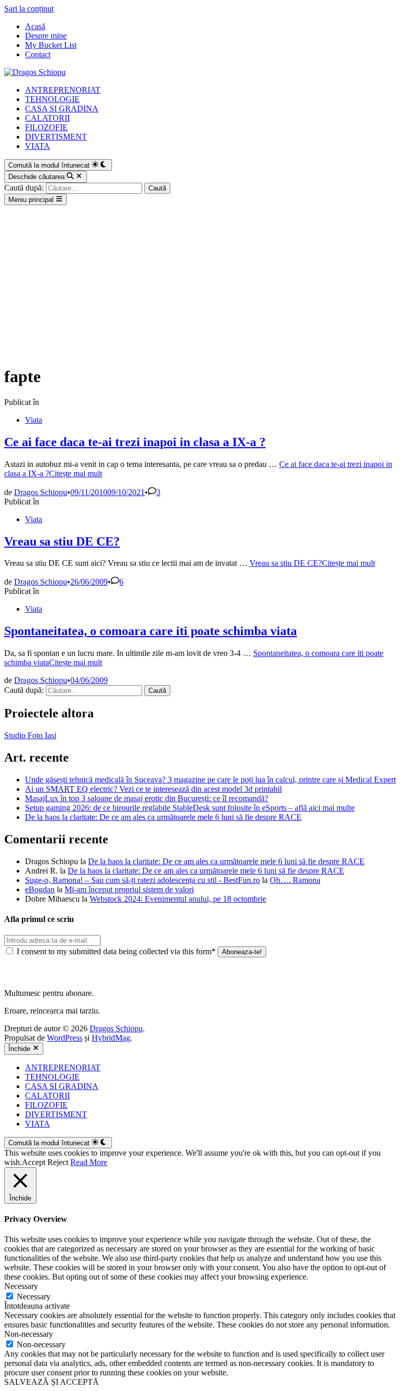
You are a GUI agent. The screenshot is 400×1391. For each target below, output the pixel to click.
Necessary (34, 1296)
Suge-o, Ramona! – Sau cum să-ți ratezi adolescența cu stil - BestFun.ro (142, 880)
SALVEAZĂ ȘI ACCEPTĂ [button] (51, 1381)
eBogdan (40, 889)
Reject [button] (57, 1162)
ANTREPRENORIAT (63, 89)
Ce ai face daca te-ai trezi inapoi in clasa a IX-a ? (135, 442)
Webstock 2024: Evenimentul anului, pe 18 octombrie (178, 898)
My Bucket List (51, 45)
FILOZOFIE (46, 127)
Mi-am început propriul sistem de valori (129, 889)
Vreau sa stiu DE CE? (62, 541)
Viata (33, 419)
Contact (38, 54)
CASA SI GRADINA (61, 108)
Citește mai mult (312, 563)
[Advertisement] (200, 283)
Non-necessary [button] (28, 1334)
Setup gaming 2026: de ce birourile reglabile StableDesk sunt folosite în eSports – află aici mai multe (190, 807)
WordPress (64, 1037)
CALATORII (47, 117)
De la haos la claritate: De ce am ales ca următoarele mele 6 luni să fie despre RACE (163, 817)
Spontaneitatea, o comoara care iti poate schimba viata (150, 631)
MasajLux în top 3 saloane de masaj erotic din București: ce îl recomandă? (146, 798)
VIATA (37, 146)
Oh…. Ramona (295, 880)
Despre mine (46, 35)
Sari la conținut (29, 8)
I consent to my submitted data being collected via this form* (116, 951)
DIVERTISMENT (56, 136)
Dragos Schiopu (40, 492)
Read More (88, 1162)
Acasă (35, 26)
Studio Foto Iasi (30, 735)
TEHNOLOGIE (52, 99)
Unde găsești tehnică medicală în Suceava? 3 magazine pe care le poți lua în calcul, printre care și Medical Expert (210, 779)
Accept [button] (33, 1162)
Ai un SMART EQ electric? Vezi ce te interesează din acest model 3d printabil (153, 789)
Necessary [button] (21, 1286)
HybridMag (111, 1037)
